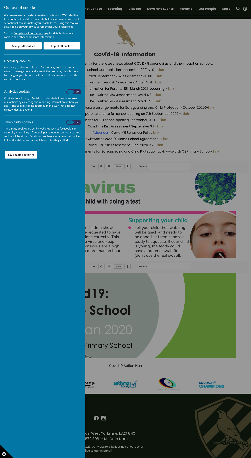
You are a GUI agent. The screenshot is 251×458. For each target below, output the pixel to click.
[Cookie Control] (7, 451)
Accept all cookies (23, 46)
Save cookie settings (21, 154)
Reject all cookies (62, 46)
